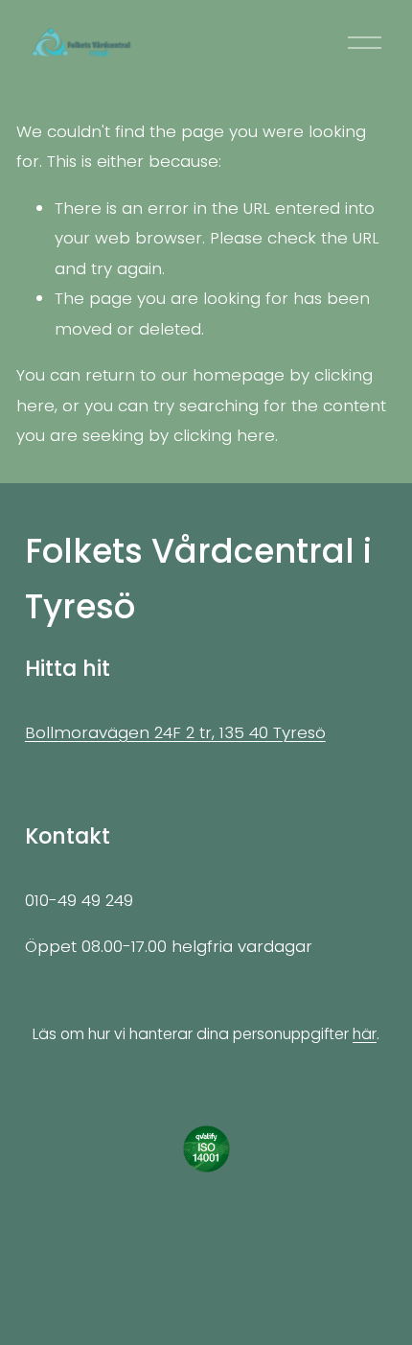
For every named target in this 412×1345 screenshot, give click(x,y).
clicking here (224, 435)
